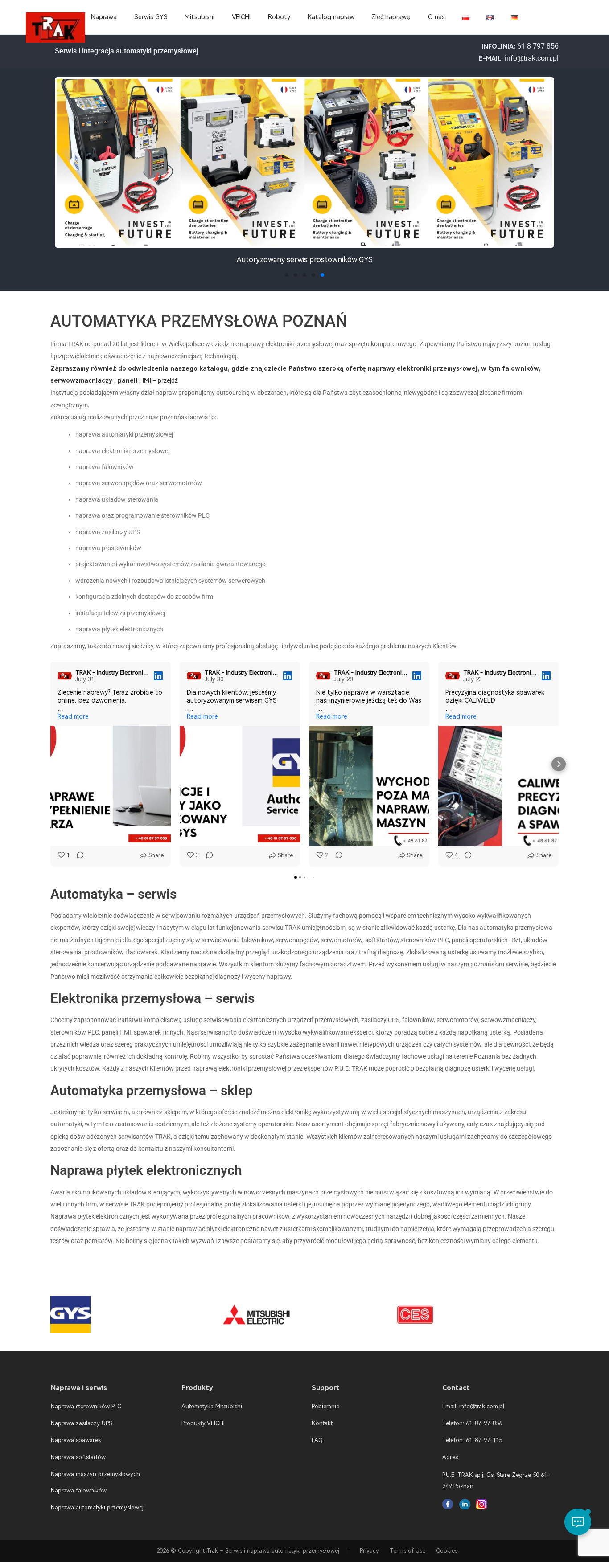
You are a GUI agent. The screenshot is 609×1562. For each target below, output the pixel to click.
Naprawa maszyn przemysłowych (95, 1474)
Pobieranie (325, 1406)
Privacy (369, 1550)
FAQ (317, 1440)
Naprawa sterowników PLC (86, 1406)
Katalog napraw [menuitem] (331, 17)
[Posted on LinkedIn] (158, 676)
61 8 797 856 (538, 46)
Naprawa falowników (79, 1490)
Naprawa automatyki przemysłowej (97, 1507)
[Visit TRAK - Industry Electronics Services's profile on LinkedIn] (66, 676)
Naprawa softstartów (78, 1457)
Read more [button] (73, 716)
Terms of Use (407, 1550)
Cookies (446, 1550)
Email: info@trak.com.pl (473, 1406)
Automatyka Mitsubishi (211, 1406)
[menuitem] (465, 17)
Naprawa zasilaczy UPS (81, 1423)
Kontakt (322, 1423)
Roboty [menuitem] (279, 17)
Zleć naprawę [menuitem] (391, 17)
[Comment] (78, 855)
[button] (64, 173)
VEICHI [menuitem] (241, 17)
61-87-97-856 (484, 1423)
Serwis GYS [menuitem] (151, 17)
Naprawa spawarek (76, 1440)
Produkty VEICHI (203, 1423)
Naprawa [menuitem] (104, 17)
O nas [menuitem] (436, 17)
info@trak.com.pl (532, 58)
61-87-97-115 (484, 1440)
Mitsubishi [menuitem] (199, 17)
